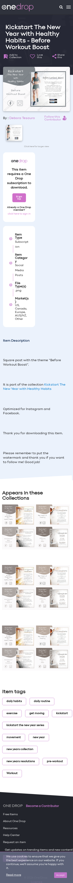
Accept (60, 875)
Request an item (14, 842)
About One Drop (14, 821)
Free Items (10, 814)
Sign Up (19, 197)
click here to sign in (19, 214)
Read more (13, 875)
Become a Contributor (42, 806)
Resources (10, 828)
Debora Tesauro (22, 118)
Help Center (11, 835)
